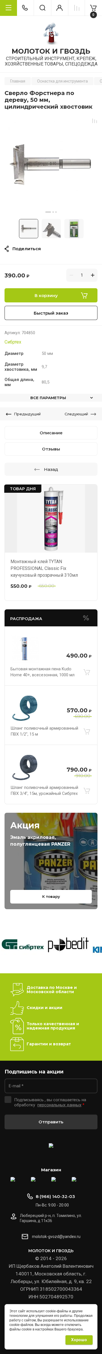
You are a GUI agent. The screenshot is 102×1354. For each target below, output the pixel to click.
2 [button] (53, 212)
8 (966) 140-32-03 (55, 1196)
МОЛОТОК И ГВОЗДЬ (51, 51)
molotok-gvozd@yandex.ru (56, 1236)
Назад (51, 469)
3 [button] (56, 212)
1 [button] (48, 212)
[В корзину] (87, 672)
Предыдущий (27, 414)
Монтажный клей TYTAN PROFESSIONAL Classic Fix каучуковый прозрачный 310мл (44, 568)
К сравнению (94, 120)
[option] (51, 164)
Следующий (76, 414)
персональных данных (59, 1104)
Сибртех (13, 342)
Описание (51, 432)
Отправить (51, 1122)
